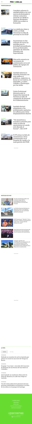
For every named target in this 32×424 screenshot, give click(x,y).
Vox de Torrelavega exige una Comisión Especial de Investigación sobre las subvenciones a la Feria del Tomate (21, 201)
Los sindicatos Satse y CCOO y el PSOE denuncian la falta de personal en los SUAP (21, 31)
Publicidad (16, 402)
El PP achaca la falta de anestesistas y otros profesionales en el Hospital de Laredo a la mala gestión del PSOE (21, 138)
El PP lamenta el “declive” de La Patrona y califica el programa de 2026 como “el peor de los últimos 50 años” (22, 221)
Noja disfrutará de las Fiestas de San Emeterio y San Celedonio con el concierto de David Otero (22, 231)
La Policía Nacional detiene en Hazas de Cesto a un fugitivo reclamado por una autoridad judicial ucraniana (21, 210)
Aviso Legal (16, 404)
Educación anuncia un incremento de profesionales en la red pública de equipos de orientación (21, 63)
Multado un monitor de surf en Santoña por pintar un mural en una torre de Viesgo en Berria (15, 358)
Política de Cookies (16, 407)
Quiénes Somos (16, 400)
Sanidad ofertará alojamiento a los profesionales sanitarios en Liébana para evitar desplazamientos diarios (22, 110)
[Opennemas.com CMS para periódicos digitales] (16, 414)
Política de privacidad (16, 406)
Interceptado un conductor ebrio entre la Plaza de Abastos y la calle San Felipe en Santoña (14, 376)
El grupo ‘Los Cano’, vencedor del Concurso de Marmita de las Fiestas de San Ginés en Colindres (15, 367)
